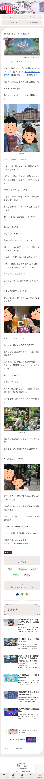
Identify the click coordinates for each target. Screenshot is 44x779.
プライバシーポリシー (22, 771)
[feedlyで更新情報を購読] (22, 594)
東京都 (9, 552)
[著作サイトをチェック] (17, 594)
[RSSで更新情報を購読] (27, 594)
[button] (28, 575)
